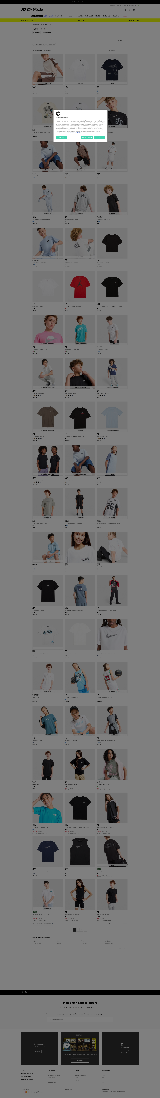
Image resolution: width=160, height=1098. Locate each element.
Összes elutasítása (87, 137)
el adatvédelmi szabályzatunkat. (75, 132)
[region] (81, 126)
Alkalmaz (61, 137)
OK (99, 137)
